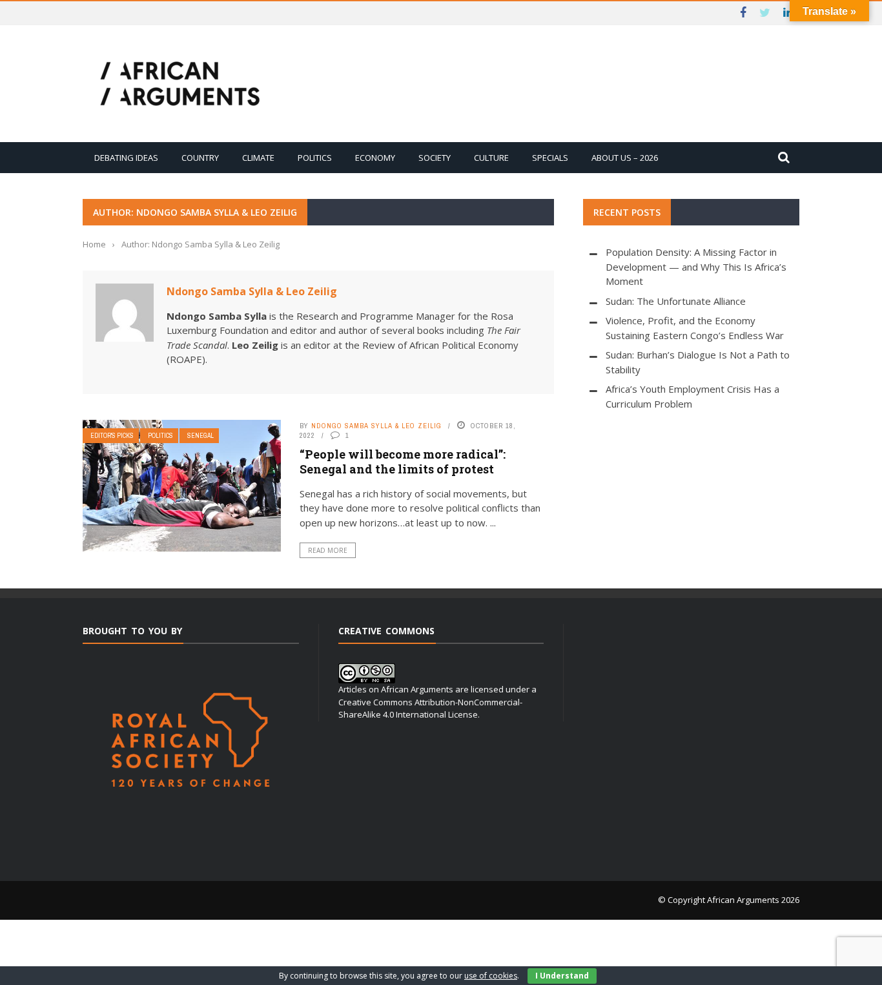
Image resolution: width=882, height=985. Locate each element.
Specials (550, 157)
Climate (258, 157)
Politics (315, 157)
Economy (375, 157)
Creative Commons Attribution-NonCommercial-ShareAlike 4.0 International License (430, 708)
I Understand (562, 975)
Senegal (200, 435)
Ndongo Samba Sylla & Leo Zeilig (252, 291)
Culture (491, 157)
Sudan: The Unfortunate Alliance (676, 301)
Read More (327, 550)
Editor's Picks (112, 435)
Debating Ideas (126, 157)
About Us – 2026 (624, 157)
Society (434, 157)
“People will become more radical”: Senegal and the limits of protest (403, 461)
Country (200, 157)
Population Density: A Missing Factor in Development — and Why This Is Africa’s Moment (696, 266)
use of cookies (490, 975)
